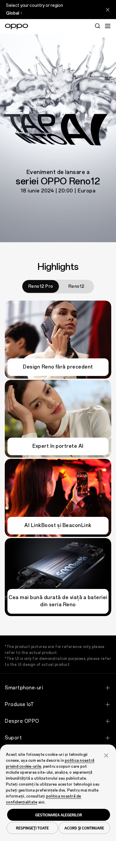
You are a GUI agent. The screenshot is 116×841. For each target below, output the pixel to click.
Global (12, 13)
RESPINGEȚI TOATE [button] (32, 828)
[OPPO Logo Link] (16, 26)
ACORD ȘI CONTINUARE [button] (84, 828)
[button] (106, 754)
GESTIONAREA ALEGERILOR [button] (58, 814)
